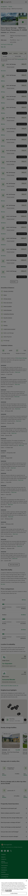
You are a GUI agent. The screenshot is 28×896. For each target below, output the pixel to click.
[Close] (26, 880)
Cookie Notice (8, 890)
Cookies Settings (13, 893)
